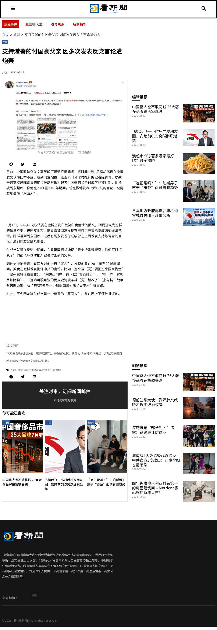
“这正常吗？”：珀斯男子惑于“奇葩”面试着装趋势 (106, 482)
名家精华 (79, 24)
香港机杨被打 (45, 369)
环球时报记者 (31, 369)
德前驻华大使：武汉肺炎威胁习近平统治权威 (155, 402)
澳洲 (91, 423)
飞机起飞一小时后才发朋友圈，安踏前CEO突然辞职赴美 (64, 484)
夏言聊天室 (33, 24)
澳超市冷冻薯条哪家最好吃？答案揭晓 (153, 158)
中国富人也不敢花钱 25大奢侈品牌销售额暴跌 (22, 482)
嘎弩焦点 (57, 24)
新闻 (16, 34)
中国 (5, 42)
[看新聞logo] (108, 13)
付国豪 (13, 369)
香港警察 (57, 369)
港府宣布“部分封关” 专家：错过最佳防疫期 (153, 430)
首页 (5, 34)
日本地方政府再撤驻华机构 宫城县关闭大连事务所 (155, 213)
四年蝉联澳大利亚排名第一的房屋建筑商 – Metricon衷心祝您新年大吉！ (155, 487)
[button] (11, 164)
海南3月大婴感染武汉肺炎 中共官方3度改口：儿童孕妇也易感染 (156, 460)
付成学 (21, 369)
